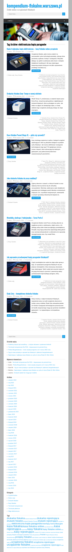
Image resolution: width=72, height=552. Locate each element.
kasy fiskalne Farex (49, 247)
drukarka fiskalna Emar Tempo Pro (55, 121)
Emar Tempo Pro (52, 128)
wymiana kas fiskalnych (29, 547)
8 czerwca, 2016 (19, 220)
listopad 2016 (12, 469)
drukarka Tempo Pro (59, 124)
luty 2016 (11, 488)
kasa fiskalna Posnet (49, 526)
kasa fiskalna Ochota (45, 76)
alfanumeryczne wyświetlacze (47, 241)
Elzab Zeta (48, 325)
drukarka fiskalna (55, 202)
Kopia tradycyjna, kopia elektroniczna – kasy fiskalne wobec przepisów (32, 48)
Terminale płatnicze (14, 508)
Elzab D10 (49, 208)
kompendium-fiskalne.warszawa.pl (34, 5)
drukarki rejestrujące (48, 206)
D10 (44, 202)
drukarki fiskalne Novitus (49, 205)
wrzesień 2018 (12, 425)
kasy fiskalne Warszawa (55, 82)
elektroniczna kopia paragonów (48, 75)
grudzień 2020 (12, 398)
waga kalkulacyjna (17, 547)
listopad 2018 (12, 422)
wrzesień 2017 (12, 448)
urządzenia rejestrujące (47, 87)
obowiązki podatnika (53, 285)
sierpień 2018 (12, 427)
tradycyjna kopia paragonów (46, 85)
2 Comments (29, 181)
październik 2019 (13, 411)
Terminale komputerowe (15, 506)
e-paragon (60, 521)
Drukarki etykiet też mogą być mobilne (25, 373)
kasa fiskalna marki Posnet (49, 165)
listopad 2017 (12, 446)
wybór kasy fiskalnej (59, 288)
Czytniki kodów (12, 495)
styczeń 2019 (12, 419)
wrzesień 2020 (12, 401)
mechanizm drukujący (43, 250)
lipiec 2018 (11, 430)
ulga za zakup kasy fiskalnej (50, 539)
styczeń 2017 (12, 464)
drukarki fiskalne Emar (59, 125)
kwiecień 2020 (12, 406)
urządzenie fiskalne (59, 87)
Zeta (64, 328)
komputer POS (37, 532)
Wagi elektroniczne (14, 511)
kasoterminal (24, 529)
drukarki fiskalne (51, 203)
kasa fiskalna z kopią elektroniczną (47, 78)
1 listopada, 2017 (19, 51)
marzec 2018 (12, 438)
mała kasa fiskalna (60, 249)
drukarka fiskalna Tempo (44, 122)
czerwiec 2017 (12, 454)
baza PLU (45, 161)
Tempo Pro (62, 130)
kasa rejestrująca (57, 79)
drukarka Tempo (48, 124)
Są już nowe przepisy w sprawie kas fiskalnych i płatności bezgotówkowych (30, 352)
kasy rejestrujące (48, 170)
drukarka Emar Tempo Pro (58, 118)
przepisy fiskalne (60, 287)
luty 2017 (11, 461)
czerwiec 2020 (12, 403)
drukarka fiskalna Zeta (54, 321)
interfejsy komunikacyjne (58, 162)
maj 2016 (11, 483)
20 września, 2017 (20, 96)
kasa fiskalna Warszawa (58, 76)
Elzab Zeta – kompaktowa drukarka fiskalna (22, 293)
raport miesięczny (43, 537)
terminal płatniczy (23, 539)
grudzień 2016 (12, 467)
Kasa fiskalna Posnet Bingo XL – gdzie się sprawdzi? (26, 135)
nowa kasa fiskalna (55, 532)
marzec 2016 (12, 485)
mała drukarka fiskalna (58, 208)
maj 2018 (11, 432)
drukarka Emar (46, 118)
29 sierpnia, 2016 (19, 137)
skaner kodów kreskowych (55, 537)
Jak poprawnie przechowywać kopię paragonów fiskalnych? (28, 257)
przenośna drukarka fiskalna (53, 211)
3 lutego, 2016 (18, 296)
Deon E (48, 202)
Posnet (42, 535)
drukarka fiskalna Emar (45, 119)
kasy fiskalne (53, 168)
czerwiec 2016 (12, 480)
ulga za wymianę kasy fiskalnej (36, 539)
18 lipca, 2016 (18, 181)
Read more (36, 70)
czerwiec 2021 (12, 393)
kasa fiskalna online (33, 526)
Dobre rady (11, 75)
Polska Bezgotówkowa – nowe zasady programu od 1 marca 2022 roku (29, 349)
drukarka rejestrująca (48, 518)
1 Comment (30, 51)
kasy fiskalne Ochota (50, 81)
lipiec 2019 (11, 414)
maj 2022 (11, 382)
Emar (57, 127)
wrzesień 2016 (12, 472)
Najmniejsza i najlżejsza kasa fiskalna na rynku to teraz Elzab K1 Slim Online (31, 355)
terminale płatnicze (12, 539)
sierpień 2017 (12, 451)
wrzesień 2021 (12, 390)
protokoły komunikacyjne (58, 327)
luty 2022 (11, 385)
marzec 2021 (12, 396)
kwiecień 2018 (12, 435)
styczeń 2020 (12, 409)
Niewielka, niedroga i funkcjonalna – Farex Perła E (25, 217)
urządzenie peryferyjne (35, 545)
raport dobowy (35, 537)
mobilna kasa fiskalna (56, 250)
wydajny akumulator (59, 173)
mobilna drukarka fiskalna (44, 209)
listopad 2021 (12, 388)
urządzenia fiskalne (59, 85)
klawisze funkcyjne (49, 249)
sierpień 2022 (12, 380)
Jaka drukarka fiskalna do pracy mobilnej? (22, 178)
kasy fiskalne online (52, 529)
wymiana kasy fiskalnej (43, 547)
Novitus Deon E (56, 209)
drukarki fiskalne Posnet (30, 521)
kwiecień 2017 (12, 459)
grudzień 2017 (12, 443)
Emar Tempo (43, 128)
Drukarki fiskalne (13, 118)
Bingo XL (51, 161)
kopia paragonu (57, 282)
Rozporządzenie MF (48, 288)
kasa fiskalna (61, 75)
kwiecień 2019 (12, 417)
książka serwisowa (46, 532)
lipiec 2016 (11, 477)
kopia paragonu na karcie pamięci (52, 283)
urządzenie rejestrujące (59, 88)
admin (10, 51)
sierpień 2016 (12, 475)
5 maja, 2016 (18, 260)
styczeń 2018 (12, 440)
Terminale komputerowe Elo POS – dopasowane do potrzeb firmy (27, 347)
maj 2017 (11, 456)
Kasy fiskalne (18, 75)
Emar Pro (62, 127)
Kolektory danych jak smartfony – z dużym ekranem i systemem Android (29, 344)
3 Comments (29, 296)
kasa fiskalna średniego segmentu (55, 167)
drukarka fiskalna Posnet (31, 518)
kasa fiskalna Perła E (46, 246)
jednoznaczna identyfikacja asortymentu (51, 164)
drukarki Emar (48, 125)
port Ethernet (57, 170)
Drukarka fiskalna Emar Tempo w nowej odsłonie (24, 93)
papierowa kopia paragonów (57, 84)
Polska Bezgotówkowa (34, 534)
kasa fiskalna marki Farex (58, 244)
